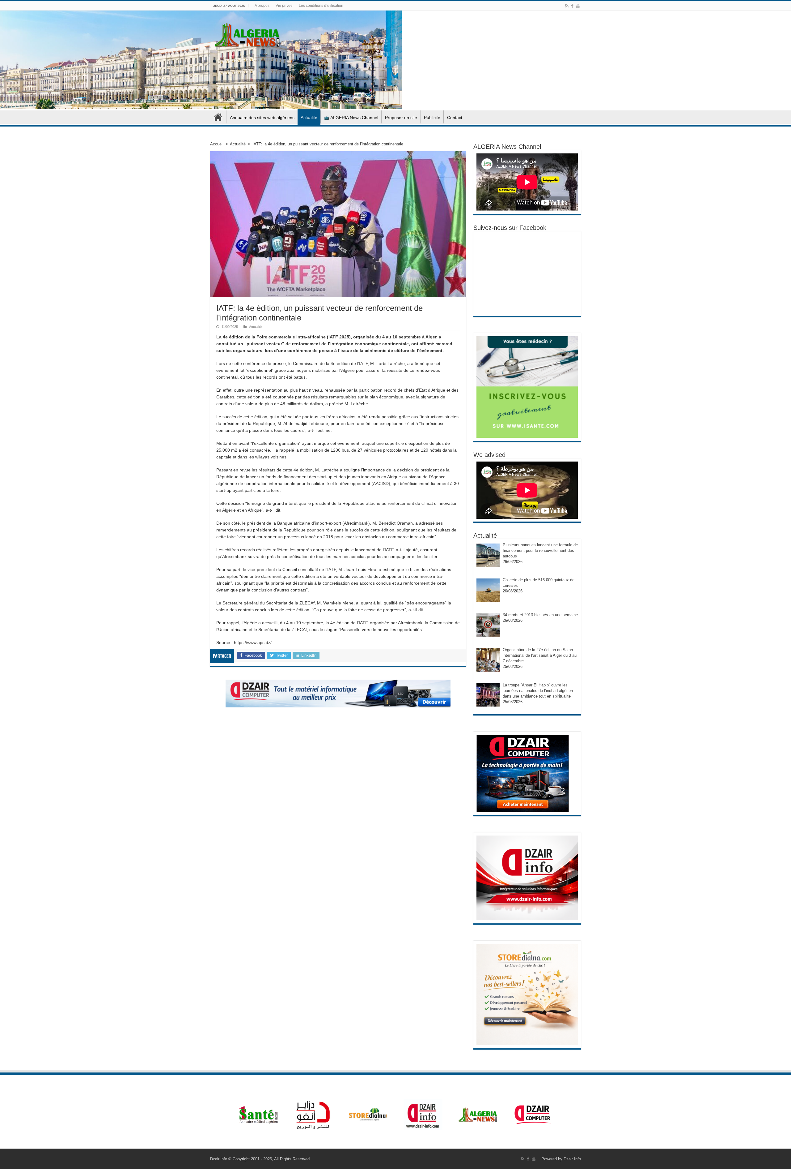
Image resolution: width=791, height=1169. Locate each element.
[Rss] (567, 6)
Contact (454, 117)
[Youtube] (577, 6)
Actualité (309, 117)
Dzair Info (572, 1159)
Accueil (218, 116)
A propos (262, 5)
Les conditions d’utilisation (321, 5)
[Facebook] (572, 6)
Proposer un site (401, 117)
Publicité (432, 117)
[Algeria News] (247, 34)
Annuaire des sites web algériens (262, 117)
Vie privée (284, 5)
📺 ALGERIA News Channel (351, 117)
